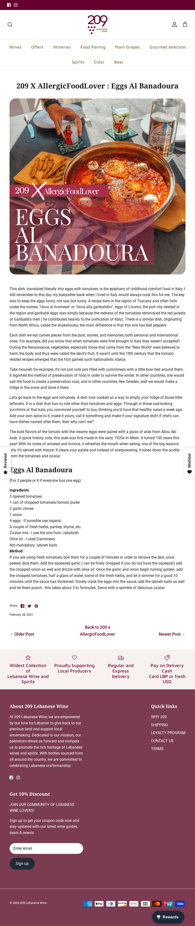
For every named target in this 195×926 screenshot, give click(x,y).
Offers (37, 46)
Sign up (22, 863)
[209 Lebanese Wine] (97, 24)
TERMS (157, 748)
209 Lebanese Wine (33, 903)
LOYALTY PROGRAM (168, 733)
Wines (15, 46)
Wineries (62, 46)
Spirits (78, 61)
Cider (99, 61)
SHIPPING (159, 725)
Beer (118, 61)
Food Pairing (92, 46)
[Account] (173, 24)
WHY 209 (159, 717)
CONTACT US (162, 741)
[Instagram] (15, 5)
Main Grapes (127, 46)
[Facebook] (9, 5)
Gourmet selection (168, 46)
